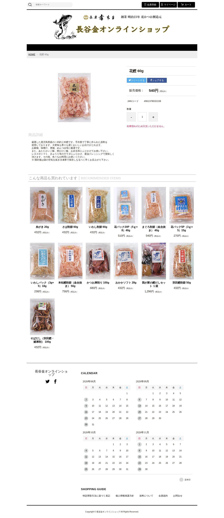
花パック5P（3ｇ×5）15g (182, 228)
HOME (31, 54)
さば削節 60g (70, 226)
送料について (146, 496)
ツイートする (138, 80)
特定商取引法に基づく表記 (96, 496)
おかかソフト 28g (125, 282)
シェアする (158, 80)
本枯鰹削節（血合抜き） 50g (70, 284)
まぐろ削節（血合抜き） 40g (154, 228)
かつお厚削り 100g (98, 282)
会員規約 (163, 496)
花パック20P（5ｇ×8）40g (126, 228)
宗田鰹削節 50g (182, 282)
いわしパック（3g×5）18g (42, 284)
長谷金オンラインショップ (51, 373)
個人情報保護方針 (125, 496)
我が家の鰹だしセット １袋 (154, 284)
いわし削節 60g (98, 226)
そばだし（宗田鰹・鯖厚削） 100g (42, 340)
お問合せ (177, 496)
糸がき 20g (42, 226)
